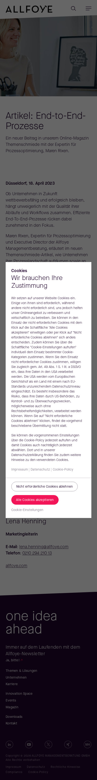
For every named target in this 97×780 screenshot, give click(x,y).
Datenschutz (40, 469)
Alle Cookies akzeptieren (35, 500)
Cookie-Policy (63, 469)
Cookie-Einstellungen (27, 510)
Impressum (19, 469)
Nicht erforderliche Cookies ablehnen (44, 487)
